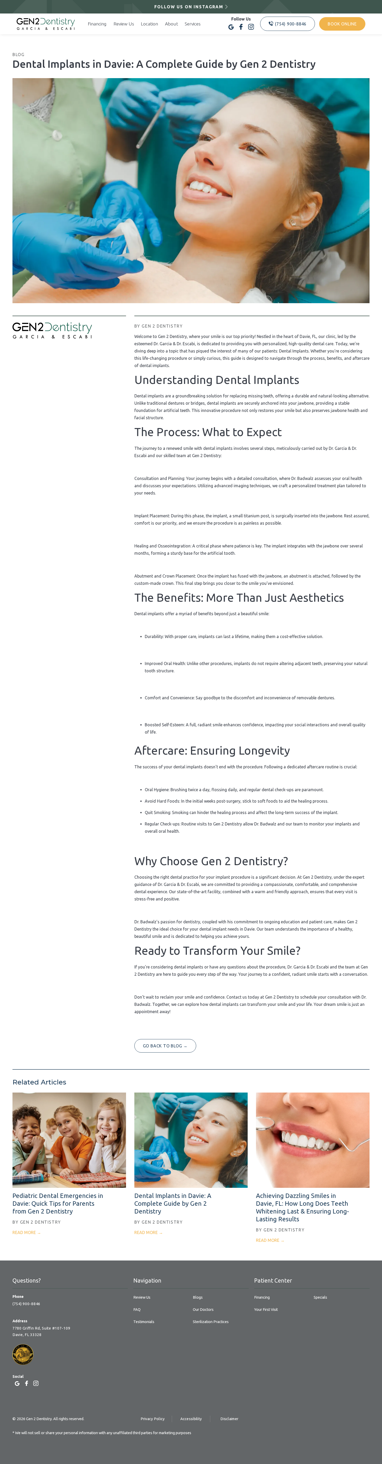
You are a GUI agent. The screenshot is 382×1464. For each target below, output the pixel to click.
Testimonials (143, 1322)
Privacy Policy (153, 1419)
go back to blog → (165, 1045)
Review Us (124, 23)
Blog (18, 54)
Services (193, 23)
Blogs (198, 1297)
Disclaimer (229, 1419)
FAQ (137, 1309)
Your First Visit (266, 1309)
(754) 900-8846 (26, 1304)
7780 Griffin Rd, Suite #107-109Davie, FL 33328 (41, 1331)
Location (149, 23)
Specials (320, 1297)
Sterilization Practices (211, 1322)
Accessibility (191, 1419)
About (171, 23)
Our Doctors (203, 1309)
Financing (97, 23)
